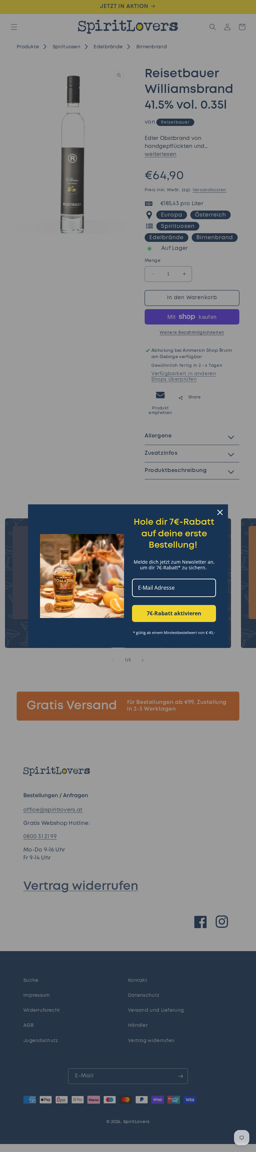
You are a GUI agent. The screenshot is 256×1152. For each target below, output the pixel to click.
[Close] (220, 512)
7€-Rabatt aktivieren (174, 613)
